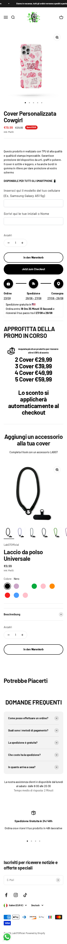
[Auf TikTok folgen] (25, 895)
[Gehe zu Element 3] (33, 533)
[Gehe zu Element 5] (56, 533)
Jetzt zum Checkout (33, 269)
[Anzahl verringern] (8, 243)
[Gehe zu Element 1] (9, 533)
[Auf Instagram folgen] (15, 895)
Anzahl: (8, 235)
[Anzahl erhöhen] (22, 243)
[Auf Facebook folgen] (6, 895)
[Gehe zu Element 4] (44, 533)
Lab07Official (11, 544)
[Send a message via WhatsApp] (7, 937)
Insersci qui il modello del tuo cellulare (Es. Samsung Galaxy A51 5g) (32, 193)
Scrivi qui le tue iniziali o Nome (26, 213)
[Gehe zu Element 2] (21, 533)
